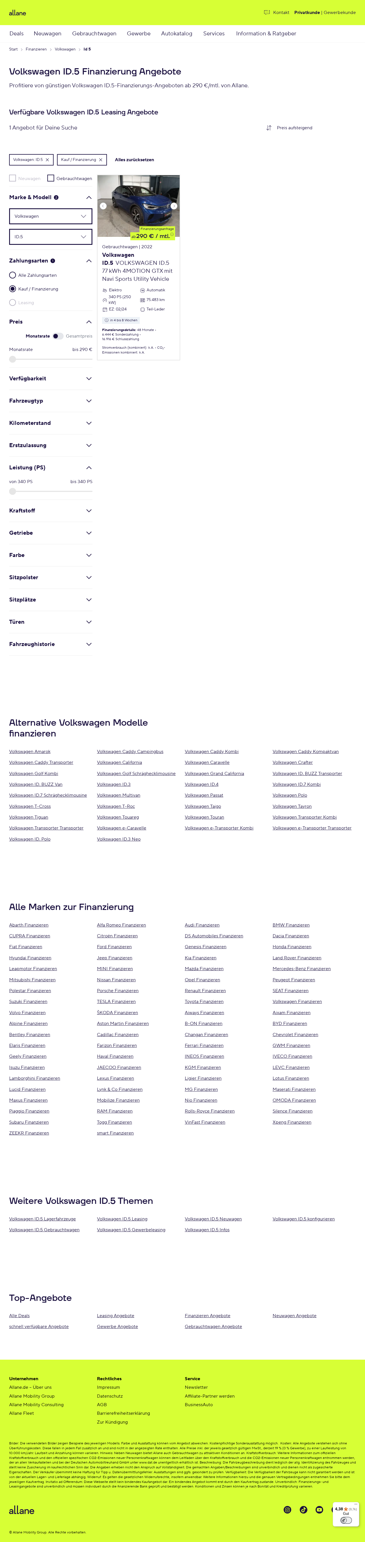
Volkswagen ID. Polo (29, 839)
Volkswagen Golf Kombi (33, 773)
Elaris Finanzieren (27, 1045)
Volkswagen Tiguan (28, 817)
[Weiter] (174, 206)
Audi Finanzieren (202, 925)
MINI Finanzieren (115, 969)
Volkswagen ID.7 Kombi (297, 784)
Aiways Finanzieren (204, 1013)
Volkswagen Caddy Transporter (41, 762)
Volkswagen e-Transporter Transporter (312, 828)
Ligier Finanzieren (203, 1078)
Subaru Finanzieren (29, 1122)
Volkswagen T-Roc (116, 806)
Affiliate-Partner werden (210, 1396)
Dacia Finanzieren (291, 936)
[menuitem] (21, 33)
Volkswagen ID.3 (114, 784)
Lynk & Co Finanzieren (120, 1089)
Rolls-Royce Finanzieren (210, 1111)
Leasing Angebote (115, 1316)
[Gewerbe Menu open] (156, 33)
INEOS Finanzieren (204, 1056)
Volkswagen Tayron (292, 806)
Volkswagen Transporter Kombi (305, 817)
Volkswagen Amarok (29, 751)
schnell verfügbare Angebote (39, 1326)
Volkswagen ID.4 (201, 784)
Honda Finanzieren (292, 947)
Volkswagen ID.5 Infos (207, 1230)
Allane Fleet (21, 1413)
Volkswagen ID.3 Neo (119, 839)
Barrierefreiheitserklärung (123, 1413)
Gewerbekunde (340, 12)
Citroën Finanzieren (117, 936)
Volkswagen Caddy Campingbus (130, 751)
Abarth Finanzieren (28, 925)
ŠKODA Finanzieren (117, 1013)
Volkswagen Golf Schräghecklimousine (136, 773)
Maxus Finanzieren (28, 1100)
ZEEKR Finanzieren (29, 1133)
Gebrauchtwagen (94, 33)
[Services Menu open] (231, 33)
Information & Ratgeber (266, 33)
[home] (62, 12)
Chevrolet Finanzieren (295, 1035)
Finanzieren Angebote (207, 1316)
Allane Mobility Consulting (36, 1405)
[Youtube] (319, 1509)
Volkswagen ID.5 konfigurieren (304, 1219)
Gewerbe (139, 33)
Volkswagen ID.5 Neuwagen (213, 1219)
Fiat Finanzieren (25, 947)
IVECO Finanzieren (292, 1056)
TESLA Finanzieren (116, 1001)
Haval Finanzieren (115, 1056)
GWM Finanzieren (291, 1045)
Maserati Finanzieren (294, 1089)
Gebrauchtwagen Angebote (213, 1326)
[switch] (346, 1520)
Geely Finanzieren (27, 1056)
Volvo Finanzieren (27, 1013)
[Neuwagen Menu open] (67, 33)
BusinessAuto (199, 1405)
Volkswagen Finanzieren (297, 1001)
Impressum (108, 1387)
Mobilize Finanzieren (118, 1100)
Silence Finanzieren (293, 1111)
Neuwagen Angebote (295, 1316)
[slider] (12, 359)
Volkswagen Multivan (118, 795)
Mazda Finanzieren (204, 969)
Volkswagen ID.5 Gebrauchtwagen (44, 1230)
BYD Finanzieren (290, 1023)
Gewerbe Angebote (117, 1326)
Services (214, 33)
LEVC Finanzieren (291, 1067)
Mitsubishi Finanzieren (32, 980)
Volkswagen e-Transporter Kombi (219, 828)
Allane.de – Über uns (30, 1387)
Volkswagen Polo (290, 795)
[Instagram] (287, 1509)
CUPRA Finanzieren (29, 936)
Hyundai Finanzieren (30, 958)
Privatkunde (307, 12)
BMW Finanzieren (291, 925)
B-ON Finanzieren (203, 1023)
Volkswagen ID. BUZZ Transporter (307, 773)
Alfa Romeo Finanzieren (121, 925)
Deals (16, 33)
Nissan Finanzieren (116, 980)
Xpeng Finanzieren (292, 1122)
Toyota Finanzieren (204, 1001)
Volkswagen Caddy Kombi (212, 751)
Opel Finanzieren (202, 980)
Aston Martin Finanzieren (123, 1023)
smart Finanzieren (115, 1133)
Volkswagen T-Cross (30, 806)
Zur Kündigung (112, 1422)
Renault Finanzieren (205, 991)
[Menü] (355, 1505)
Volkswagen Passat (204, 795)
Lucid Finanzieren (27, 1089)
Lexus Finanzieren (115, 1078)
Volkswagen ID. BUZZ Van (35, 784)
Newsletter (196, 1387)
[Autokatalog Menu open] (199, 33)
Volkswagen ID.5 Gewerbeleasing (131, 1230)
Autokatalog (176, 33)
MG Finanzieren (201, 1089)
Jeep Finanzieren (114, 958)
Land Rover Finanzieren (297, 958)
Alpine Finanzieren (28, 1023)
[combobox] (314, 128)
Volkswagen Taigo (203, 806)
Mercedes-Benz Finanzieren (302, 969)
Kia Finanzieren (200, 958)
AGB (102, 1405)
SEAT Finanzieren (291, 991)
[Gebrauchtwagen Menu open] (123, 33)
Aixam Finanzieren (292, 1013)
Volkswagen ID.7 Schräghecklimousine (48, 795)
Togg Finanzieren (114, 1122)
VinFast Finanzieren (205, 1122)
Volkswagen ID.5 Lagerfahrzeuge (42, 1219)
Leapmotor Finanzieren (33, 969)
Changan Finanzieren (206, 1035)
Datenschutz (110, 1396)
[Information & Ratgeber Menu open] (303, 33)
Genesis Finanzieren (205, 947)
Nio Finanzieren (201, 1100)
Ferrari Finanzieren (204, 1045)
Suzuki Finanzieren (28, 1001)
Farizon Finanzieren (117, 1045)
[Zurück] (103, 206)
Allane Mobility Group (32, 1396)
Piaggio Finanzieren (29, 1111)
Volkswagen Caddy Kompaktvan (306, 751)
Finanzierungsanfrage (157, 229)
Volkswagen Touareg (118, 817)
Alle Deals (19, 1316)
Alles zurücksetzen (134, 160)
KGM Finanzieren (203, 1067)
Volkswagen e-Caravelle (121, 828)
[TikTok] (303, 1509)
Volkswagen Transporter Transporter (46, 828)
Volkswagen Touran (204, 817)
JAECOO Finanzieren (119, 1067)
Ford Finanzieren (114, 947)
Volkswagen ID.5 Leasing (122, 1219)
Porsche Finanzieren (118, 991)
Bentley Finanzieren (29, 1035)
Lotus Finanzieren (291, 1078)
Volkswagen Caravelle (207, 762)
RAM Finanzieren (115, 1111)
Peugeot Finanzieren (294, 980)
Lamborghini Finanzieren (34, 1078)
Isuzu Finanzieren (27, 1067)
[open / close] (80, 216)
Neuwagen (47, 33)
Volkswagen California (119, 762)
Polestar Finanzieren (30, 991)
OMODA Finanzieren (294, 1100)
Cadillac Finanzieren (118, 1035)
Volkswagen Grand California (214, 773)
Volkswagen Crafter (293, 762)
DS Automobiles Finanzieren (214, 936)
